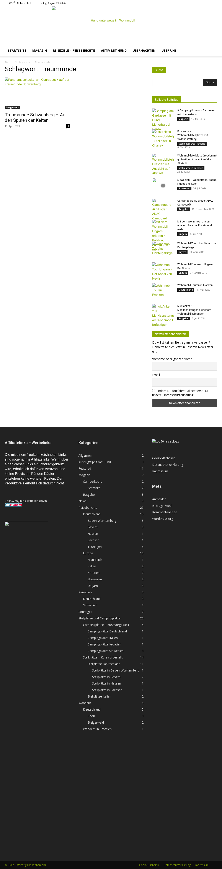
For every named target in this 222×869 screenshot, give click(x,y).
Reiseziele (85, 592)
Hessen (93, 534)
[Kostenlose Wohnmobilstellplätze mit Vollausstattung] (163, 138)
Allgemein (85, 455)
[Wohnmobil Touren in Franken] (163, 290)
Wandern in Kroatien (97, 729)
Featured (84, 468)
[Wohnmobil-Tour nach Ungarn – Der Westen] (163, 271)
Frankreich (95, 560)
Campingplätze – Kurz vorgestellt (106, 625)
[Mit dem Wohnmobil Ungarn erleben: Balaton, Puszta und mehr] (163, 236)
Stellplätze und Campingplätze (99, 618)
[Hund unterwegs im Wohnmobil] (111, 25)
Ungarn (183, 233)
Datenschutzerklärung (167, 464)
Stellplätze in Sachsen (191, 168)
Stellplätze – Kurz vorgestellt (103, 657)
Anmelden (159, 499)
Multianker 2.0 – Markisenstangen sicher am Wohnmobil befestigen (194, 309)
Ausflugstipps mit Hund (94, 462)
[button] (212, 51)
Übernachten (144, 50)
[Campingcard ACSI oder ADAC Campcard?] (163, 210)
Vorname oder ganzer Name (172, 359)
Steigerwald (12, 107)
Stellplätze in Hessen (106, 683)
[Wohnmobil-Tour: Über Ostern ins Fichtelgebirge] (163, 249)
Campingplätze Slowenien (106, 651)
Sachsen (93, 540)
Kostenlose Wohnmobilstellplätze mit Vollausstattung (192, 135)
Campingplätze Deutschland (107, 631)
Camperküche (92, 481)
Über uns (169, 50)
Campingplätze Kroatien (104, 644)
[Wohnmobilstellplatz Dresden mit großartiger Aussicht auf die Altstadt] (163, 164)
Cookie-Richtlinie (163, 458)
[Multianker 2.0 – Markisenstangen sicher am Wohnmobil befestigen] (163, 315)
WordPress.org (162, 519)
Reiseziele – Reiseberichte (74, 50)
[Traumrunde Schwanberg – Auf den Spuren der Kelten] (37, 93)
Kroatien (94, 573)
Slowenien (184, 188)
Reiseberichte (87, 507)
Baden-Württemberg (102, 520)
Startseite (17, 50)
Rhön (91, 716)
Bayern (182, 251)
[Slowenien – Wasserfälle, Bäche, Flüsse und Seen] (163, 185)
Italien (92, 566)
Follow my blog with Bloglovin (26, 501)
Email (156, 375)
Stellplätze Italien (99, 696)
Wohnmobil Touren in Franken (195, 285)
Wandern (84, 703)
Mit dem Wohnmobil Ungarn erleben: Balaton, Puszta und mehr (194, 225)
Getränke (94, 488)
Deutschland (186, 289)
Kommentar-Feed (164, 512)
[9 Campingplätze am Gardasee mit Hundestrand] (163, 120)
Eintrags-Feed (161, 506)
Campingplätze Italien (103, 638)
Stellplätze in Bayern (106, 677)
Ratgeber (184, 209)
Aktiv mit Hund (114, 50)
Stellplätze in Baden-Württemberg (115, 670)
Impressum (160, 471)
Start (7, 62)
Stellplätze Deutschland (192, 143)
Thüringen (95, 547)
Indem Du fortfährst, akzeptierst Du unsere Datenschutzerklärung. (180, 393)
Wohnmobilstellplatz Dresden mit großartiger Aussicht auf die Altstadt (197, 159)
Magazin (39, 50)
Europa (88, 553)
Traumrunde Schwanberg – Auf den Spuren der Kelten (36, 117)
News (82, 501)
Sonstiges (85, 612)
